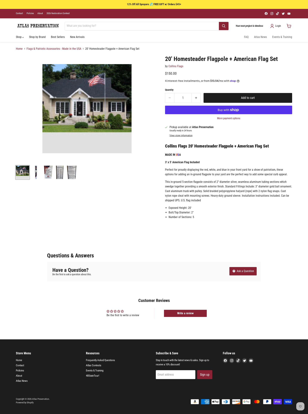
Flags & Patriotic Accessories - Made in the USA (54, 48)
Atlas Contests (93, 365)
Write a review (185, 313)
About (40, 13)
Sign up (204, 374)
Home (19, 48)
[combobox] (142, 26)
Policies (30, 13)
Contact (19, 13)
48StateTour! (92, 375)
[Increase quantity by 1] (196, 98)
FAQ (246, 37)
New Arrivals (77, 37)
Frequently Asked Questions (100, 360)
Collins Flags (175, 66)
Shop (19, 37)
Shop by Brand (37, 37)
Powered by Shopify (25, 402)
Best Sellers (58, 37)
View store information (181, 135)
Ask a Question (245, 271)
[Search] (224, 26)
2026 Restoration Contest (58, 13)
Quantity (169, 89)
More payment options (228, 118)
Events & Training (282, 37)
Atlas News (260, 37)
